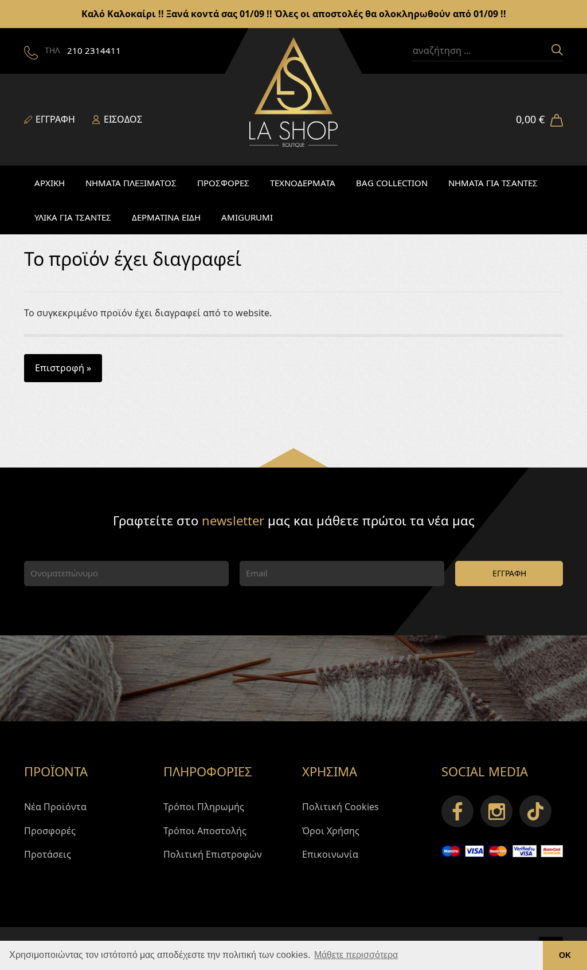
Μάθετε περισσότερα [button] (356, 955)
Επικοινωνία (330, 854)
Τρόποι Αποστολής (204, 830)
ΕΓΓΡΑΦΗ (509, 573)
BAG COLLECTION (392, 182)
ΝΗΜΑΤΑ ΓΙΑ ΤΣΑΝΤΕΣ (493, 182)
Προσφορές (50, 830)
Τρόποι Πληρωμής (203, 806)
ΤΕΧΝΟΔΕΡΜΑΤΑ (302, 182)
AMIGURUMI (247, 217)
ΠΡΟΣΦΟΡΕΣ (223, 182)
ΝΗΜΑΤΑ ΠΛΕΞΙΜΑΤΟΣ (131, 182)
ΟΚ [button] (565, 955)
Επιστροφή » (63, 368)
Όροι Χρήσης (330, 830)
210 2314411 (94, 50)
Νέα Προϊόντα (55, 806)
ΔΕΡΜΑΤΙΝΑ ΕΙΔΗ (166, 217)
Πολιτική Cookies (340, 806)
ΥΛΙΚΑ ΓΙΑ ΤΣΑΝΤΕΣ (72, 217)
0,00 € (530, 119)
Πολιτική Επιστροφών (212, 854)
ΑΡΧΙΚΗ (49, 182)
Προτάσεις (47, 854)
